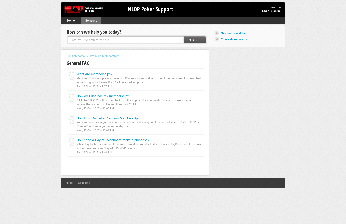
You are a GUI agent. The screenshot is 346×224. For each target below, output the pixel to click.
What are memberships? (94, 73)
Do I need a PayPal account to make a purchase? (113, 139)
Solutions (91, 20)
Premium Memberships (104, 56)
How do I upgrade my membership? (103, 95)
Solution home (76, 56)
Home (71, 20)
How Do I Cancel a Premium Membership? (108, 118)
